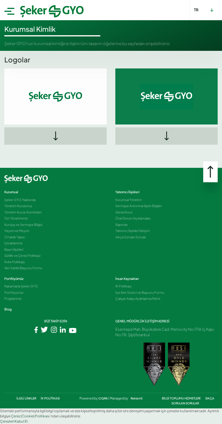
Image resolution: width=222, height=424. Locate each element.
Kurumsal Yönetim (128, 200)
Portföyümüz (13, 278)
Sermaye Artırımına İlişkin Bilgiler (138, 206)
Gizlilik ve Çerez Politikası (22, 255)
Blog (8, 309)
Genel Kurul (123, 212)
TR (196, 10)
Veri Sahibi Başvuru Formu (23, 268)
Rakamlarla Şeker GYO (21, 286)
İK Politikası (123, 286)
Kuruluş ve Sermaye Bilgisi (23, 224)
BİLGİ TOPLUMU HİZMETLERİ (181, 398)
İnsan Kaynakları (127, 278)
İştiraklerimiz (13, 243)
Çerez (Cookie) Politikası (30, 416)
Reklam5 (137, 398)
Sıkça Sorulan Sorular (130, 237)
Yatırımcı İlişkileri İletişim (132, 231)
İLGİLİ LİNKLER (26, 398)
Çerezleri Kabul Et (14, 421)
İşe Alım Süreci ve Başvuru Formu (139, 292)
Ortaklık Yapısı (14, 237)
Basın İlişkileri (13, 249)
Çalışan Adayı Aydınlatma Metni (137, 298)
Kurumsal (11, 192)
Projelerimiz (12, 298)
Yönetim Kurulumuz (18, 206)
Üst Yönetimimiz (16, 218)
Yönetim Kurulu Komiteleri (23, 212)
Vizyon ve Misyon (16, 231)
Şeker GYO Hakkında (20, 200)
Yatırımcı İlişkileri (127, 192)
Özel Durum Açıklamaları (133, 218)
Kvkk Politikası (14, 262)
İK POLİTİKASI (50, 398)
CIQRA (103, 398)
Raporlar (121, 224)
